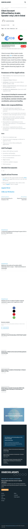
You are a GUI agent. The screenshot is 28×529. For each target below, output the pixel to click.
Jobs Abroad (7, 7)
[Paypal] (20, 474)
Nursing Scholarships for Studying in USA (7, 199)
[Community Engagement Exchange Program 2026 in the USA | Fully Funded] (14, 215)
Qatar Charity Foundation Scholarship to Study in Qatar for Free (13, 370)
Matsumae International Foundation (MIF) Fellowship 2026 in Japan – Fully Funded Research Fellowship (13, 266)
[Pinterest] (14, 314)
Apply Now (5, 188)
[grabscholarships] (3, 21)
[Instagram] (17, 474)
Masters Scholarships (5, 333)
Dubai (8, 28)
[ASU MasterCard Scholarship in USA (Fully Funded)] (14, 343)
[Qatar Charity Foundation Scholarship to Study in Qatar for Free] (14, 379)
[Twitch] (23, 474)
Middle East (12, 28)
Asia (5, 28)
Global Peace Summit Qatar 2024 (22, 199)
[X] (14, 311)
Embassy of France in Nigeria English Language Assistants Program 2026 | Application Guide (12, 301)
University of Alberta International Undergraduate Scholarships (13, 352)
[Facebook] (14, 308)
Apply (8, 184)
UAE (16, 28)
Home (2, 7)
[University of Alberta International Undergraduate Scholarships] (14, 361)
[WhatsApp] (14, 317)
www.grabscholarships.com (11, 525)
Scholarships (3, 350)
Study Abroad (4, 229)
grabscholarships (9, 440)
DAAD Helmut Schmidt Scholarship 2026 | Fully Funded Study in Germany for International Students (12, 389)
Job (11, 55)
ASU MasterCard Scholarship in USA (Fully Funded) (13, 335)
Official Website (7, 192)
